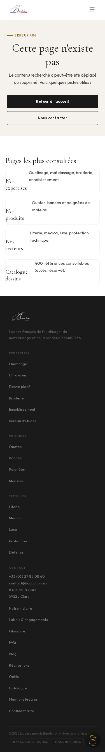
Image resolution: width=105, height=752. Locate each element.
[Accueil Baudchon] (18, 10)
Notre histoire (20, 608)
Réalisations (19, 665)
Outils (14, 676)
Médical (15, 518)
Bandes (15, 458)
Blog (13, 654)
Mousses (16, 481)
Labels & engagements (28, 619)
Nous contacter (52, 118)
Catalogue (18, 688)
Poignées (17, 469)
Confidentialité (21, 710)
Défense (16, 552)
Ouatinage (18, 364)
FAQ (12, 642)
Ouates (15, 446)
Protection (18, 541)
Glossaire (17, 631)
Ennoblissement (22, 409)
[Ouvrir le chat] (93, 740)
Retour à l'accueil (52, 101)
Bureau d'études (22, 421)
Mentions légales (23, 699)
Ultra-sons (18, 375)
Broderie (16, 398)
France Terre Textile (29, 742)
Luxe (13, 529)
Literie (14, 506)
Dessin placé (20, 386)
